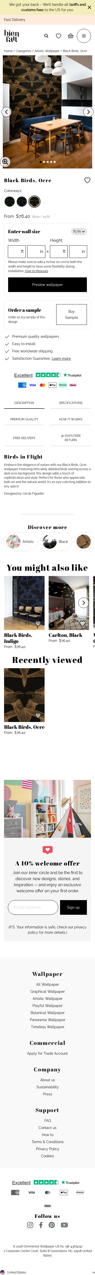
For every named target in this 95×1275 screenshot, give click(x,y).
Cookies (47, 1156)
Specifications (70, 403)
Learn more (61, 358)
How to (47, 1135)
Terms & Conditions (48, 1142)
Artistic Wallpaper (47, 51)
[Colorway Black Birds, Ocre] (34, 202)
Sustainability (47, 1087)
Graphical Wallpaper (47, 992)
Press (47, 1094)
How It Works (70, 419)
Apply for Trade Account (47, 1053)
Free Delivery (24, 438)
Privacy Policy (47, 1149)
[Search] (46, 36)
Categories (23, 51)
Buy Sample (71, 314)
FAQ (47, 1121)
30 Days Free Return (71, 438)
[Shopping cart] (71, 36)
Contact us (47, 1128)
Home (8, 51)
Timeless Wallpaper (47, 1027)
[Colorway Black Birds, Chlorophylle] (9, 201)
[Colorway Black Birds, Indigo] (21, 201)
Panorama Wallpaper (47, 1020)
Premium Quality (24, 419)
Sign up (73, 907)
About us (47, 1080)
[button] (58, 36)
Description (24, 403)
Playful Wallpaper (47, 1006)
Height (67, 246)
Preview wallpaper (47, 285)
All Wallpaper (47, 984)
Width (25, 246)
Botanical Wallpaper (48, 1013)
